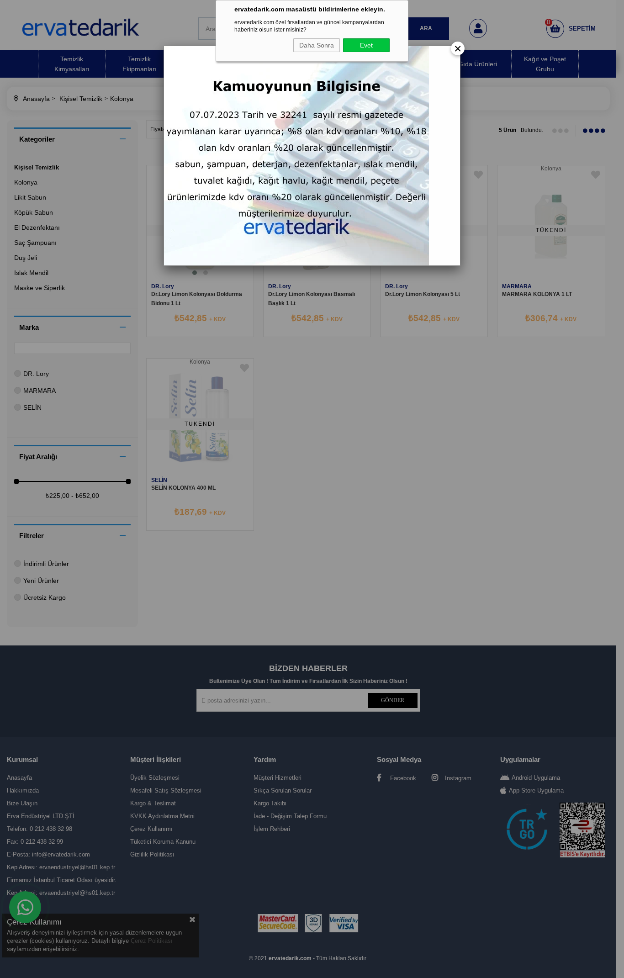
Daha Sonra (316, 45)
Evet (366, 45)
